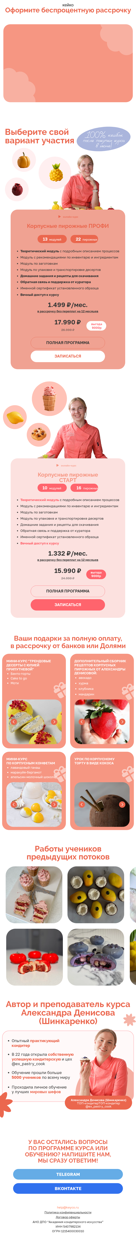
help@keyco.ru (68, 1207)
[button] (68, 591)
